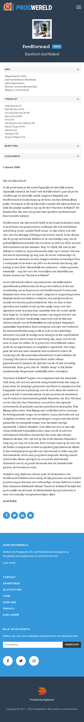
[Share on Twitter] (14, 515)
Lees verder (9, 563)
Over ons (9, 602)
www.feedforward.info (25, 87)
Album (57, 46)
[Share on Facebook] (6, 515)
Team (6, 596)
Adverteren (11, 583)
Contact (9, 577)
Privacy (8, 608)
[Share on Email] (30, 515)
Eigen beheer (18, 83)
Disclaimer (11, 615)
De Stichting (12, 589)
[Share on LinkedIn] (22, 515)
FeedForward (22, 90)
